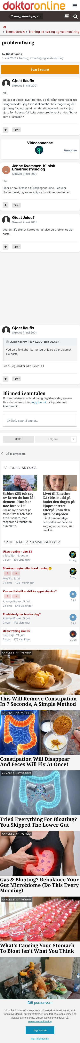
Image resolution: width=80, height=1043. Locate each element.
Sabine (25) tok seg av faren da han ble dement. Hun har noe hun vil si (19, 500)
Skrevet (24, 85)
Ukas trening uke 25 (16, 631)
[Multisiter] (5, 130)
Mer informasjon (40, 1038)
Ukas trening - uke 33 (17, 551)
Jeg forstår (40, 1030)
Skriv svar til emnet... (24, 420)
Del (19, 439)
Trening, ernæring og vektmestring (41, 58)
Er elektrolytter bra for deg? (22, 614)
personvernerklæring (40, 1021)
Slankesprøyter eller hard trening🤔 (27, 568)
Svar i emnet (40, 69)
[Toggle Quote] (8, 341)
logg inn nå (39, 402)
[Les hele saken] (20, 483)
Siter (16, 129)
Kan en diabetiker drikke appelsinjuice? (30, 591)
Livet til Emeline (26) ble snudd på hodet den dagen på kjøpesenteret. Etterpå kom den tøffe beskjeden (59, 504)
